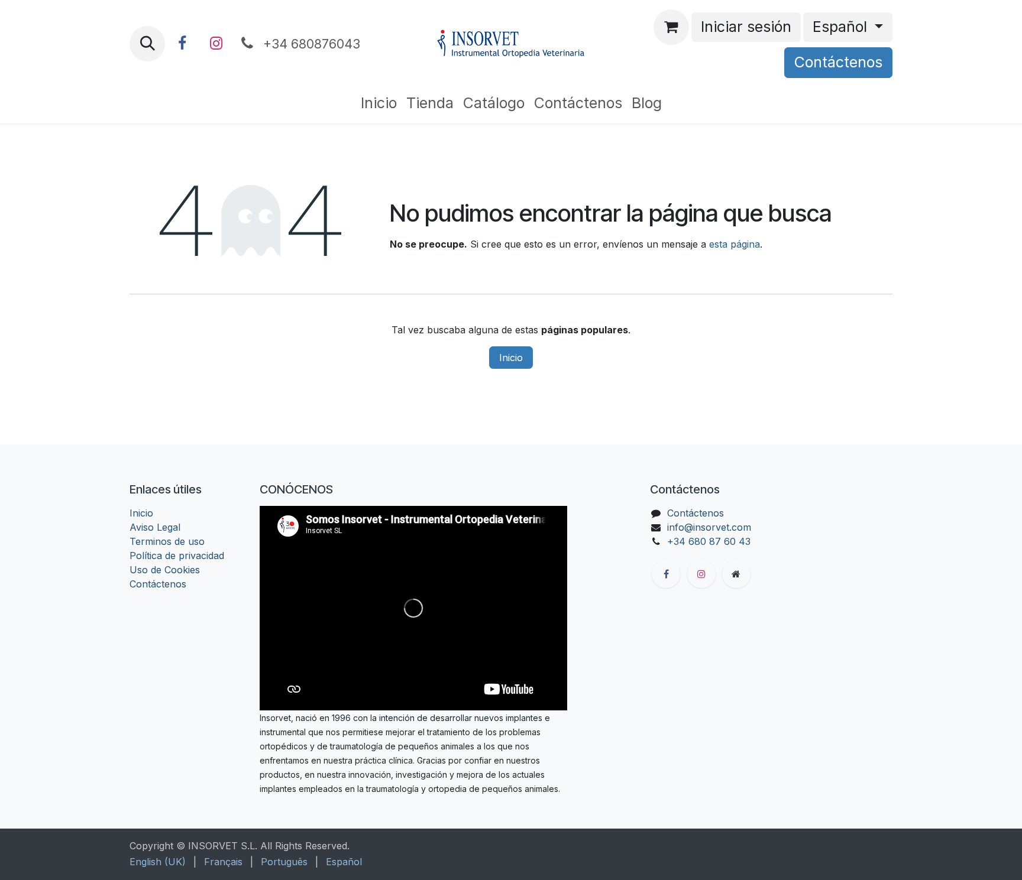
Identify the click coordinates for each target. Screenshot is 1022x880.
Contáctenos (838, 62)
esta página (734, 244)
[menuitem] (379, 103)
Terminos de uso (167, 541)
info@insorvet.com (709, 527)
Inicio (511, 357)
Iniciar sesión (746, 26)
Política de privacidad (177, 555)
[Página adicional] (736, 574)
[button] (147, 43)
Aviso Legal (155, 527)
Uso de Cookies (165, 570)
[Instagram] (216, 44)
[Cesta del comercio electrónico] (671, 27)
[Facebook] (182, 44)
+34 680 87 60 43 (709, 541)
